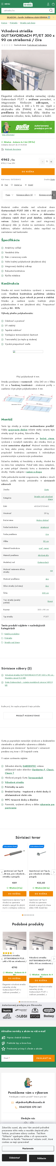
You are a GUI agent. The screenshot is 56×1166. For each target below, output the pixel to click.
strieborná (45, 527)
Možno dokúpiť (42, 520)
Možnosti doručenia (13, 149)
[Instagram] (31, 1123)
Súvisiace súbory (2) (24, 195)
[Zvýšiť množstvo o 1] (51, 161)
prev (2, 872)
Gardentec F (38, 769)
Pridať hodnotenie (28, 715)
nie (51, 570)
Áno (47, 586)
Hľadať (51, 10)
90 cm (46, 541)
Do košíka (28, 171)
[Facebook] (25, 1123)
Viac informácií (8, 134)
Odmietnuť (14, 1157)
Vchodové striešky (14, 782)
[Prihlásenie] (48, 4)
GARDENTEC (29, 766)
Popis (8, 195)
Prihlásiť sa (43, 1058)
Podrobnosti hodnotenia (37, 45)
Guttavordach (43, 562)
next (54, 872)
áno (47, 579)
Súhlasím (41, 1158)
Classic (50, 769)
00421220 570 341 (30, 1107)
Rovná (50, 601)
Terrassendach (35, 777)
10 (35, 1001)
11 (36, 1001)
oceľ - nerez (44, 548)
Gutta (52, 179)
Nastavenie (28, 1148)
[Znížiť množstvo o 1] (42, 161)
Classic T (9, 773)
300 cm (45, 593)
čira (47, 534)
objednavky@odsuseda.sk (30, 1102)
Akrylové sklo (43, 555)
